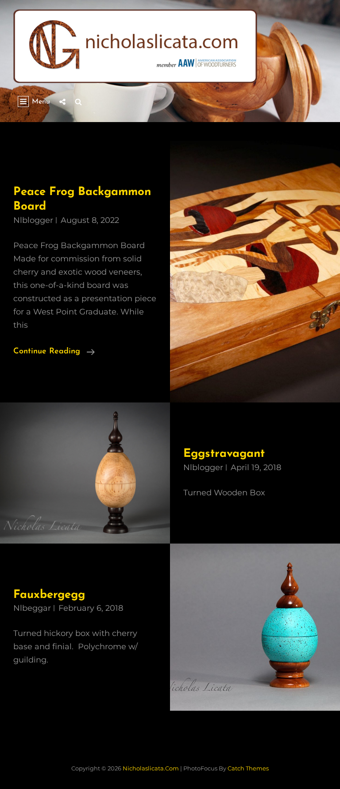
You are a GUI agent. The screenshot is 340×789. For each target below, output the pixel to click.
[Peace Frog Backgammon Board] (255, 271)
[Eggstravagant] (85, 473)
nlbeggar (32, 608)
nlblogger (33, 220)
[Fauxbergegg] (255, 627)
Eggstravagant (224, 454)
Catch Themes (248, 768)
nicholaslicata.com (151, 768)
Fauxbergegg (49, 595)
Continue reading (54, 352)
